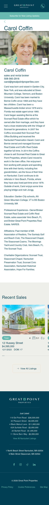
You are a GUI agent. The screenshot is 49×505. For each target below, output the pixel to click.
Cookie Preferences (26, 487)
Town (6, 338)
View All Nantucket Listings (24, 438)
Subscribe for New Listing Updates (24, 15)
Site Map (44, 487)
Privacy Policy (7, 487)
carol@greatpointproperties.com (21, 81)
